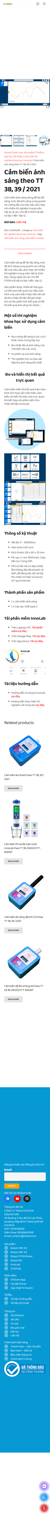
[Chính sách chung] (7, 1359)
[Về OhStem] (7, 1316)
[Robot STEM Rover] (7, 1256)
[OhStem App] (7, 1280)
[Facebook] (7, 1198)
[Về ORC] (7, 1320)
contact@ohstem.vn (24, 1236)
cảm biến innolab (34, 238)
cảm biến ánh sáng (14, 238)
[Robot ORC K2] (7, 1252)
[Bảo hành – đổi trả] (7, 1351)
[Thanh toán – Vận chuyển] (7, 1347)
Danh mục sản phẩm (23, 152)
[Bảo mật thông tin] (7, 1355)
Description (25, 253)
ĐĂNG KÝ (12, 1186)
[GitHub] (27, 1198)
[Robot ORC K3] (7, 1248)
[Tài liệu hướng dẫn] (7, 1299)
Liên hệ (21, 222)
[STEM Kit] (7, 1269)
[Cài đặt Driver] (7, 1284)
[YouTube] (17, 1198)
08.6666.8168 (25, 1232)
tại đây (15, 696)
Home (7, 152)
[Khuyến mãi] (7, 1328)
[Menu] (38, 4)
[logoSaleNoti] (25, 1369)
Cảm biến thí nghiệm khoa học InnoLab (21, 158)
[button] (44, 4)
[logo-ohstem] (7, 4)
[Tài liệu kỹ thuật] (7, 1303)
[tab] (25, 253)
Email (8, 1170)
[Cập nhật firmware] (7, 1288)
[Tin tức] (7, 1324)
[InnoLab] (7, 1265)
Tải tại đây (38, 636)
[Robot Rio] (7, 1261)
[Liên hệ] (7, 1336)
